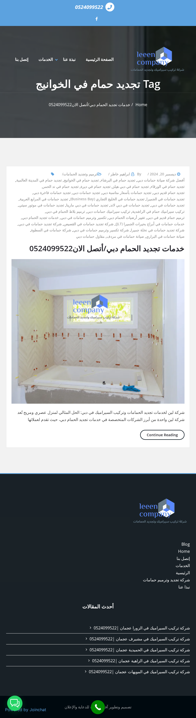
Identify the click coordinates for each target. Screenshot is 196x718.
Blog (185, 544)
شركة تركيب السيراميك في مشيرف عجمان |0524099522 (140, 639)
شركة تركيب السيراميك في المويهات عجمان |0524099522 (139, 671)
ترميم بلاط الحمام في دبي (65, 211)
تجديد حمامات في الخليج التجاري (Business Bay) (107, 198)
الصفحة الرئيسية (100, 59)
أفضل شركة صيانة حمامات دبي (161, 180)
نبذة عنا (69, 59)
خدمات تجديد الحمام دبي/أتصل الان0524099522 (89, 104)
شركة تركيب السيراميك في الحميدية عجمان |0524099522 (140, 650)
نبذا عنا (184, 587)
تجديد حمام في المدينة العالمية (39, 180)
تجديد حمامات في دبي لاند (129, 205)
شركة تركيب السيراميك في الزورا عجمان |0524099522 (142, 628)
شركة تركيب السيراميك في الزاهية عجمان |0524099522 (141, 661)
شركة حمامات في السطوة (51, 230)
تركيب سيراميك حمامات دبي (108, 211)
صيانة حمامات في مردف (125, 236)
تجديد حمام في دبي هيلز (131, 186)
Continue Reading (159, 434)
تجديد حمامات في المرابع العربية (44, 198)
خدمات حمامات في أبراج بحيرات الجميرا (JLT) (150, 223)
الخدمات (46, 59)
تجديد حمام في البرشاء (118, 180)
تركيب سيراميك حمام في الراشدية (158, 211)
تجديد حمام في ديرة (96, 186)
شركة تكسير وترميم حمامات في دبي (101, 230)
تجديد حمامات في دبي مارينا (87, 205)
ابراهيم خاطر (120, 174)
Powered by (25, 709)
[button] (14, 703)
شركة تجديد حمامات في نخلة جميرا (158, 230)
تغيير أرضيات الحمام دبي (126, 217)
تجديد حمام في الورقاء (168, 186)
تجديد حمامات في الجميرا (165, 198)
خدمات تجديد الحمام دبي (40, 217)
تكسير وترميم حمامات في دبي (83, 217)
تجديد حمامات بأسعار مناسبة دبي (126, 192)
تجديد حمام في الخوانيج (81, 180)
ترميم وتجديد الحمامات (80, 174)
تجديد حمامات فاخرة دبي (52, 192)
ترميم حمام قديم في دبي (166, 217)
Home (141, 104)
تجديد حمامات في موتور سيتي (41, 205)
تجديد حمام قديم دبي (169, 192)
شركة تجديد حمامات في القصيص (89, 223)
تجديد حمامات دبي (86, 192)
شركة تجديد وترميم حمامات (166, 580)
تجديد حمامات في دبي (168, 205)
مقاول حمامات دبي (90, 236)
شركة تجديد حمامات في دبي (40, 223)
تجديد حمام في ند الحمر (61, 186)
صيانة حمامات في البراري (165, 236)
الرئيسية (183, 572)
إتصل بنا (21, 59)
